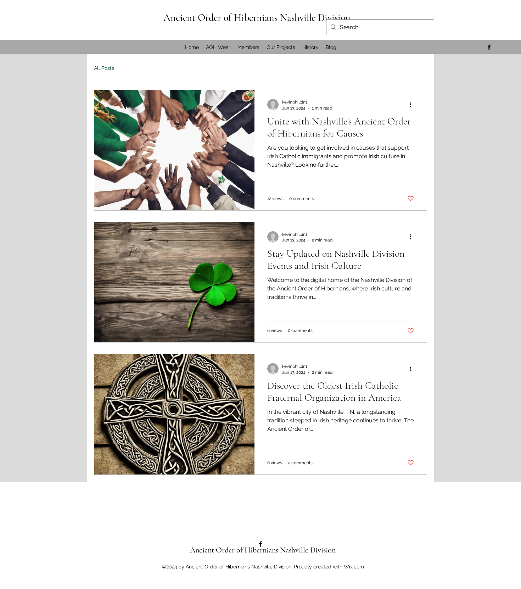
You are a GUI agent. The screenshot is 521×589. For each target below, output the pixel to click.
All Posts (104, 68)
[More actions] (413, 104)
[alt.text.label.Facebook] (489, 47)
